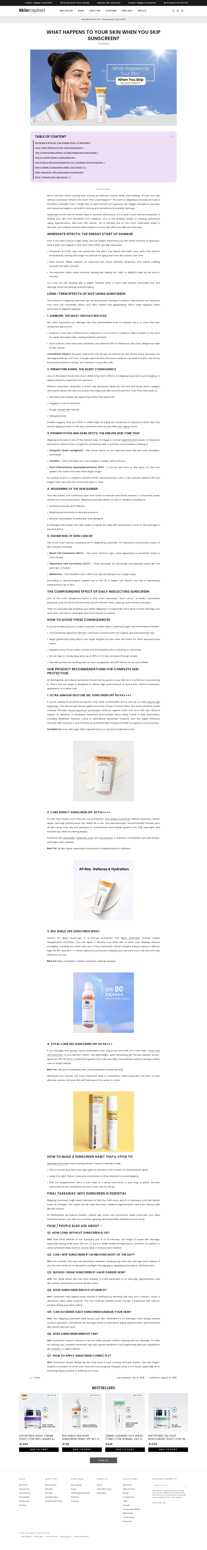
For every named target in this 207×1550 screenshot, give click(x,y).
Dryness (75, 1501)
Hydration (101, 1493)
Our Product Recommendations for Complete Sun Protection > (70, 162)
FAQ (125, 1501)
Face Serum (25, 1493)
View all (103, 1460)
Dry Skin (49, 1493)
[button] (173, 10)
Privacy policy (39, 1537)
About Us (127, 1485)
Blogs (106, 189)
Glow (99, 1485)
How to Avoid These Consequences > (55, 157)
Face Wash (24, 1497)
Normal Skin (50, 1485)
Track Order (129, 1517)
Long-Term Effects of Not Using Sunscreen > (59, 147)
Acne (73, 1489)
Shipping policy (65, 1537)
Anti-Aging (76, 1485)
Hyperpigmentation (80, 1493)
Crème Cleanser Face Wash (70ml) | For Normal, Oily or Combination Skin (124, 1437)
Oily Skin (49, 1489)
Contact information (81, 1537)
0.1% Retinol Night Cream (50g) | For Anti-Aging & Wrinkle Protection (36, 1437)
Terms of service (52, 1537)
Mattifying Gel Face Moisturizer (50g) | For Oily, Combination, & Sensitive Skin (168, 1437)
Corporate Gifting (131, 1509)
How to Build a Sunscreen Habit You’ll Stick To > (61, 167)
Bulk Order (128, 1513)
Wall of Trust (129, 1489)
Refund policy (26, 1537)
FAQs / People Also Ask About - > (53, 177)
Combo (22, 1505)
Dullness (75, 1497)
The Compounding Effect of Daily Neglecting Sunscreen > (66, 152)
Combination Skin (53, 1501)
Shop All (23, 1485)
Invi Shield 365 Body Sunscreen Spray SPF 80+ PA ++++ (81, 1437)
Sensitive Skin (51, 1497)
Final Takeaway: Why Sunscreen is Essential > (59, 172)
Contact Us (128, 1497)
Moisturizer (24, 1501)
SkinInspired (30, 1533)
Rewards (127, 1521)
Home (99, 189)
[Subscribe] (186, 1485)
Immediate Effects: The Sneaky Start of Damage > (63, 142)
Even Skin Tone (104, 1489)
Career (126, 1505)
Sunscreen (24, 1489)
